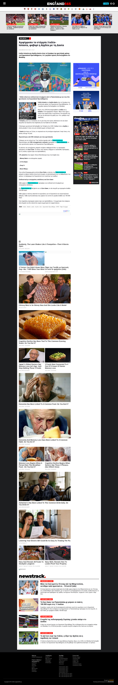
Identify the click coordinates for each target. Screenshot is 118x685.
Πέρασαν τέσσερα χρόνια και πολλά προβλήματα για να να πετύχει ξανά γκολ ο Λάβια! (102, 27)
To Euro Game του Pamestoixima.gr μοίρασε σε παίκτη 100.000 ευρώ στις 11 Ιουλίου (61, 603)
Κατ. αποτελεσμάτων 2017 (65, 676)
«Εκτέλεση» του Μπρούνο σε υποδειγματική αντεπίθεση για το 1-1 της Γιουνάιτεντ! (90, 167)
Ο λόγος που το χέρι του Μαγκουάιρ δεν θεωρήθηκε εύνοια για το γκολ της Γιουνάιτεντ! (37, 27)
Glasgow (34, 670)
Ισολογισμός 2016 (63, 671)
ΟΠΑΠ (57, 207)
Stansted (34, 665)
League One (75, 660)
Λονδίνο (47, 657)
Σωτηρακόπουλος (63, 658)
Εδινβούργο (48, 662)
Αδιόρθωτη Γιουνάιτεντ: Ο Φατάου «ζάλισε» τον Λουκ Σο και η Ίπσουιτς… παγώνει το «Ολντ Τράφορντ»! (58, 28)
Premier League (76, 657)
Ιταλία (24, 207)
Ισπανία (28, 207)
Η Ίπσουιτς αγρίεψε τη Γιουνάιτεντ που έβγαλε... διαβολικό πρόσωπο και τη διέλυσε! (15, 27)
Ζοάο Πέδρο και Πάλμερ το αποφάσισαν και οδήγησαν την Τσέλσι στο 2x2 (79, 27)
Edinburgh (34, 671)
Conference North (77, 664)
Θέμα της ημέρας (63, 660)
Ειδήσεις (61, 657)
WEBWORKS (111, 682)
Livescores (61, 661)
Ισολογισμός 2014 (63, 668)
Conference (75, 662)
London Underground (37, 657)
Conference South (77, 665)
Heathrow (34, 663)
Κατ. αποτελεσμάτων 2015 (65, 673)
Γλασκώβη (48, 661)
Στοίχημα (111, 683)
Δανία (32, 207)
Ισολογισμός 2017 (63, 672)
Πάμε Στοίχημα (64, 207)
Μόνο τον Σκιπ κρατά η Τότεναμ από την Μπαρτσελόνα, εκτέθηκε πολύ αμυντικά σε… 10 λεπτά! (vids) (27, 116)
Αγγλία (37, 207)
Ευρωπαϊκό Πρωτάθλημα (49, 207)
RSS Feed (61, 662)
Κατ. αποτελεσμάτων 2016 (65, 675)
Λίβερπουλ (48, 660)
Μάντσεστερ (48, 658)
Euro (40, 207)
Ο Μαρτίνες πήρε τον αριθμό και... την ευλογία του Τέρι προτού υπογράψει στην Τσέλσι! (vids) (86, 138)
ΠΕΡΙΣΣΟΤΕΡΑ (94, 182)
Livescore (61, 664)
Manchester (35, 668)
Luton (33, 667)
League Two (76, 661)
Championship (76, 658)
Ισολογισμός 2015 (63, 669)
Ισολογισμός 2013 (63, 666)
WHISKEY (111, 680)
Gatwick (34, 664)
